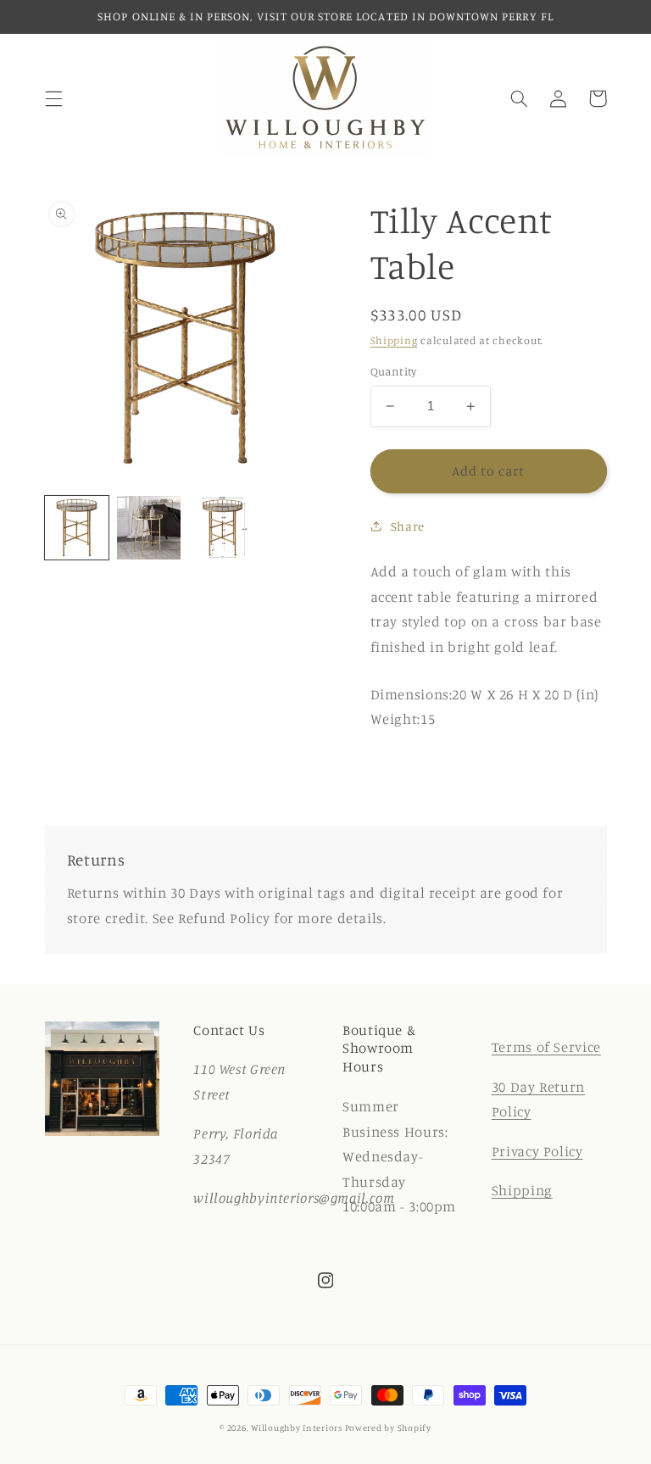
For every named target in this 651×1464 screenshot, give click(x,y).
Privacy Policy (537, 1151)
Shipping (394, 340)
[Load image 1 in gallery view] (76, 527)
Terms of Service (546, 1046)
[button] (53, 98)
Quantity (393, 371)
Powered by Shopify (388, 1427)
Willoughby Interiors (297, 1427)
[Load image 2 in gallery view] (149, 527)
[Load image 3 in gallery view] (221, 527)
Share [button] (408, 526)
